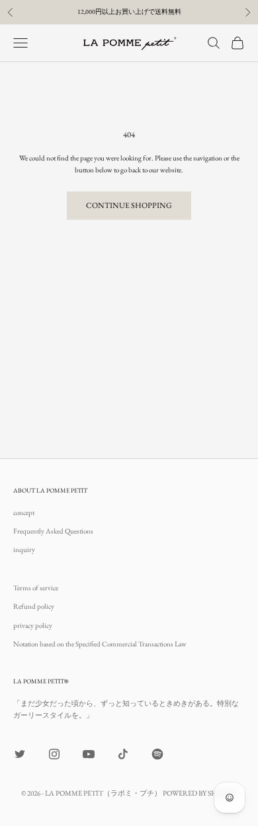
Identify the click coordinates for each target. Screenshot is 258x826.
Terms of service (35, 587)
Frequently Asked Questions (53, 530)
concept (23, 512)
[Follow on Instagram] (54, 754)
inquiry (24, 549)
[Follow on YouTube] (88, 754)
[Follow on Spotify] (157, 754)
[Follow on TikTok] (123, 754)
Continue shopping (129, 205)
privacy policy (32, 625)
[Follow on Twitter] (19, 754)
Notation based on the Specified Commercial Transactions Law (100, 643)
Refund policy (33, 606)
